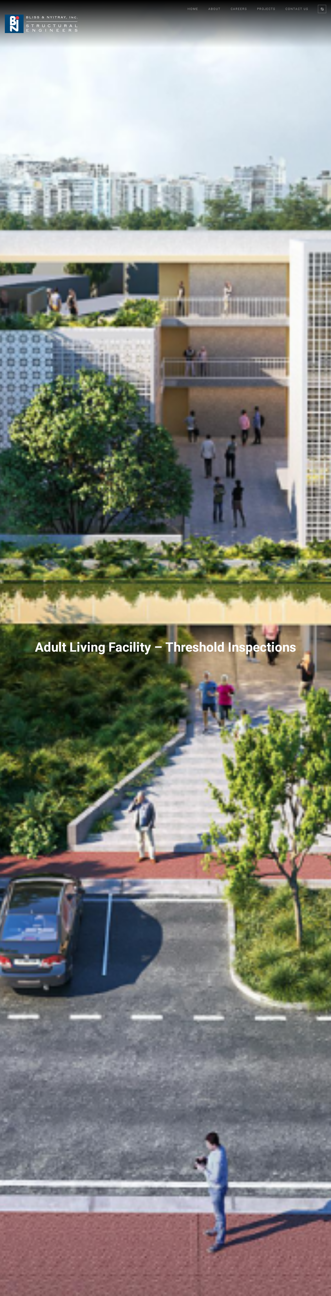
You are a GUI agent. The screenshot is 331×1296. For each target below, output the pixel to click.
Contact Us (296, 9)
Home (193, 9)
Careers (239, 9)
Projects (266, 9)
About (214, 9)
